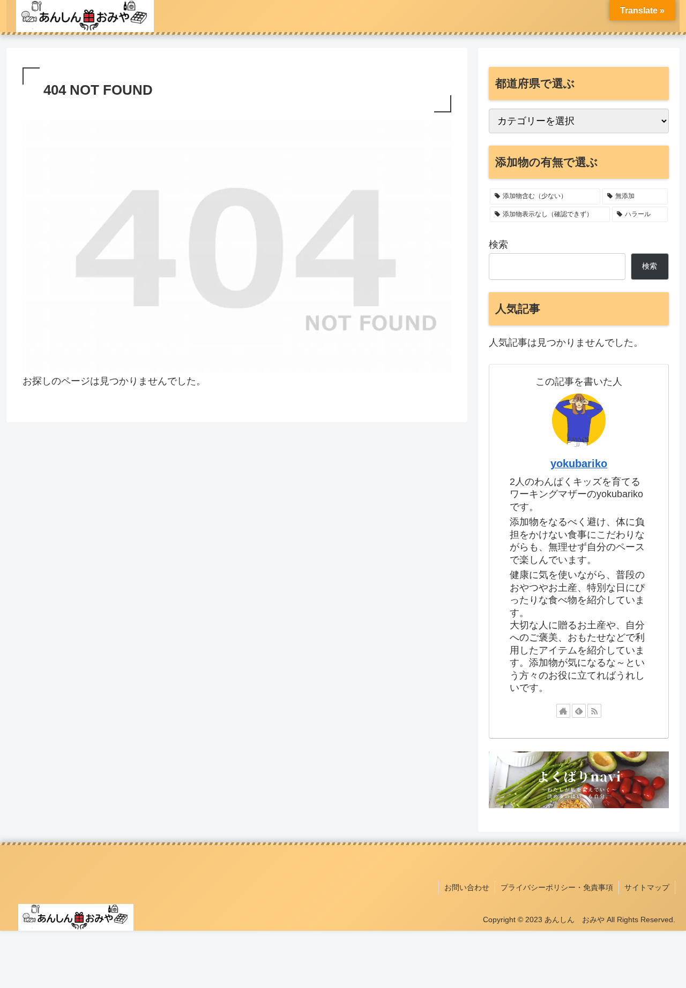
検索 (498, 244)
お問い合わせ (466, 887)
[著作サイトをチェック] (563, 711)
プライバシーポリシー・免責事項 (557, 887)
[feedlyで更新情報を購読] (579, 711)
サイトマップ (646, 887)
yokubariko (578, 463)
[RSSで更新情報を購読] (594, 711)
